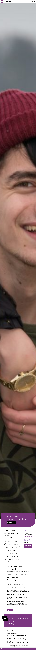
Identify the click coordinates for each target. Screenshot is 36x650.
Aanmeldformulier (10, 522)
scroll (30, 522)
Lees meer (9, 610)
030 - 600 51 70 (5, 648)
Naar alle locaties (28, 545)
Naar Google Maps (27, 536)
